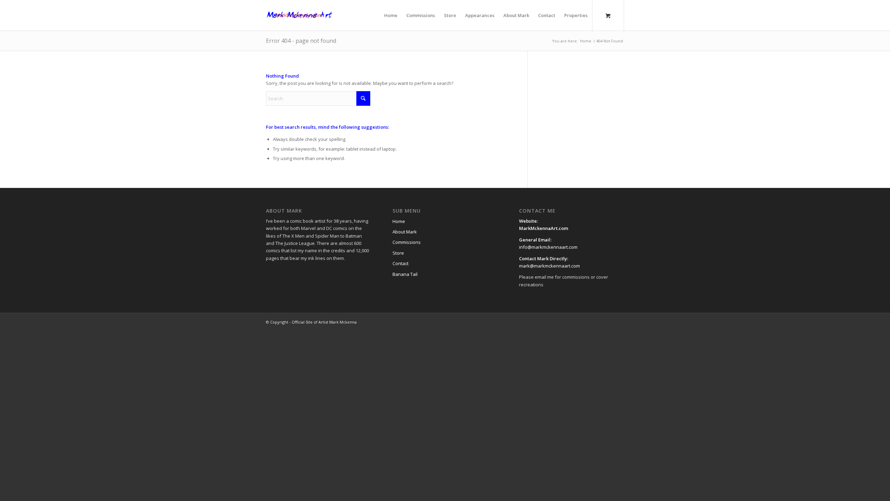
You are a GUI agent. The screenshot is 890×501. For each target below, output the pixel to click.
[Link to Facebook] (577, 322)
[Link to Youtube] (598, 322)
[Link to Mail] (608, 322)
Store (398, 253)
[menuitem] (391, 15)
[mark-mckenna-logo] (299, 15)
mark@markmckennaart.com (549, 266)
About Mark (405, 232)
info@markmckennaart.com (548, 247)
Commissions (407, 242)
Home (399, 221)
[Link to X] (587, 322)
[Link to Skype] (619, 322)
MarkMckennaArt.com (544, 228)
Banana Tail (405, 274)
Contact (400, 263)
